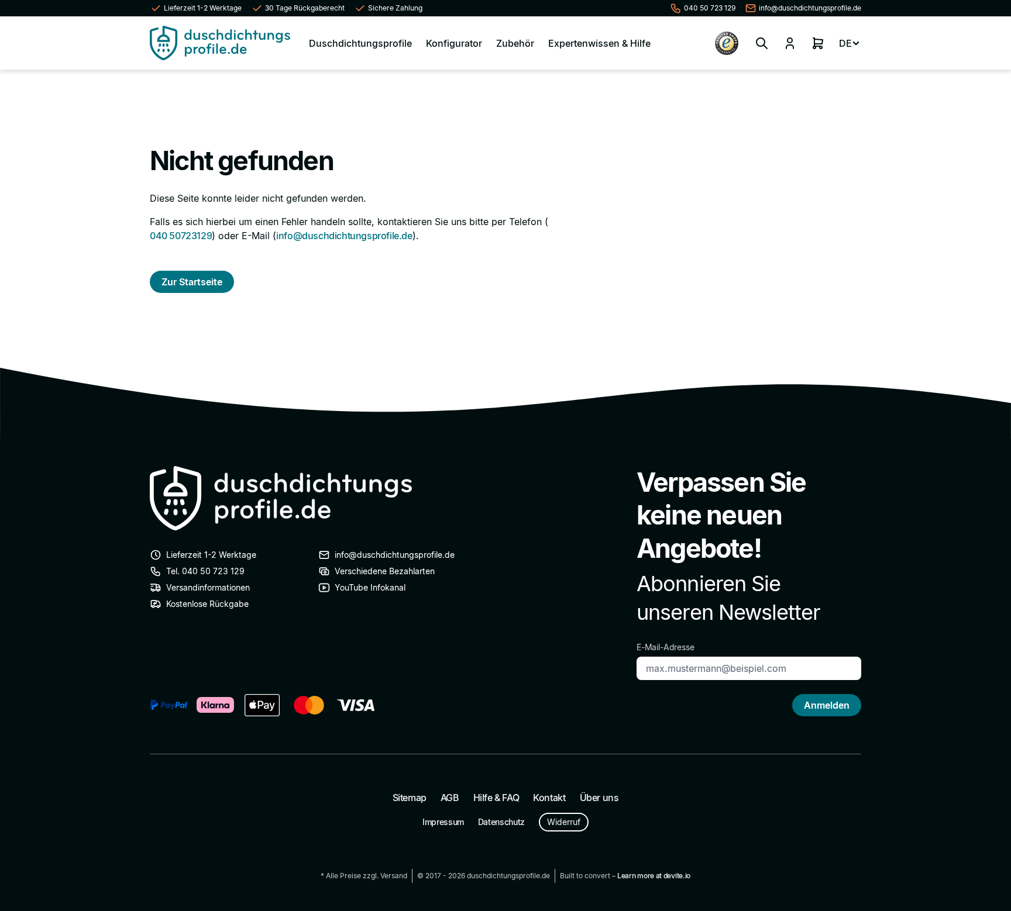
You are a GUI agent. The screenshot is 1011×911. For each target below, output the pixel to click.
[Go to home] (220, 43)
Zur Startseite (191, 282)
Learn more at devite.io (653, 875)
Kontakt (549, 797)
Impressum (443, 822)
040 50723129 (181, 235)
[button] (761, 43)
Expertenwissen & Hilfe (599, 43)
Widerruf (563, 822)
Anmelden (827, 705)
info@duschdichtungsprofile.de (344, 235)
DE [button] (845, 43)
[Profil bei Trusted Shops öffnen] (726, 43)
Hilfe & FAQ (496, 797)
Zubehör (515, 43)
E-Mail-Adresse (665, 647)
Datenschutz (501, 822)
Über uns (599, 797)
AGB (450, 797)
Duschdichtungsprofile (360, 43)
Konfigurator (454, 43)
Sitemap (410, 797)
